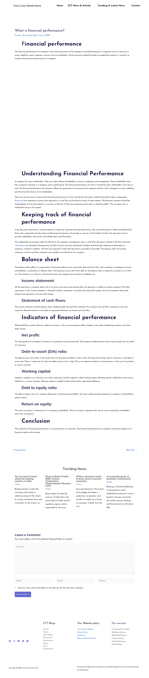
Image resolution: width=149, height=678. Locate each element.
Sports (45, 646)
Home (60, 6)
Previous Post (19, 450)
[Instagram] (14, 641)
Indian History (48, 635)
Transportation (48, 649)
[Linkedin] (23, 641)
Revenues (19, 201)
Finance (18, 35)
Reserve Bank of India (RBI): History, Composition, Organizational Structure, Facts (58, 481)
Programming (47, 640)
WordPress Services (119, 632)
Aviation (46, 629)
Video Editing (117, 644)
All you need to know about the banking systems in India (26, 479)
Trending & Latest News (111, 6)
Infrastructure (47, 637)
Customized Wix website (121, 629)
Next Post (131, 450)
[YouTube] (19, 641)
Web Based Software (119, 635)
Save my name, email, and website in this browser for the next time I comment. (50, 588)
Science (45, 643)
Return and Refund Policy (86, 638)
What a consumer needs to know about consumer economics (89, 479)
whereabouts (20, 245)
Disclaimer (81, 635)
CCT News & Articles (79, 6)
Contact (136, 6)
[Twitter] (10, 641)
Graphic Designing (118, 641)
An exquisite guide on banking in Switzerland (118, 477)
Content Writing (118, 638)
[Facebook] (27, 641)
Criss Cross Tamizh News (27, 5)
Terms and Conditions (85, 629)
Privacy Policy (82, 632)
